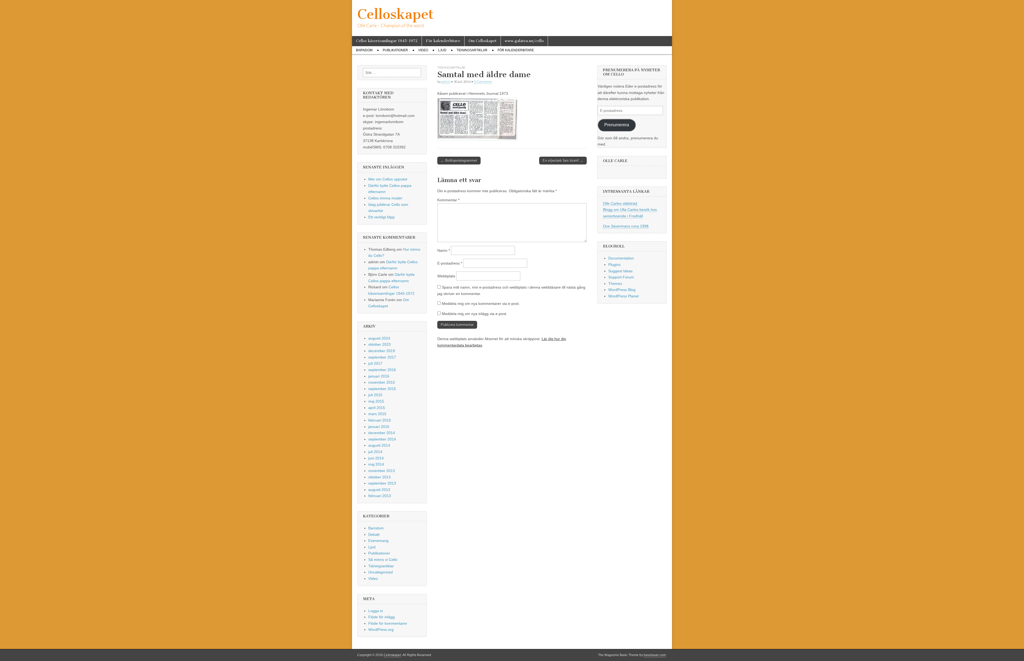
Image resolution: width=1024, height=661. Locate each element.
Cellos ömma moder (385, 198)
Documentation (621, 258)
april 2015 (376, 408)
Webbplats (446, 276)
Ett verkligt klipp (381, 217)
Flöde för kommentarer (387, 623)
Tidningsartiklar (472, 50)
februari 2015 (379, 420)
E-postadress (449, 263)
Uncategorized (380, 572)
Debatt (373, 534)
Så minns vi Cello (382, 559)
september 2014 (382, 439)
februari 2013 (379, 496)
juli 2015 (375, 395)
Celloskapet (395, 14)
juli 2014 (375, 452)
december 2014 (381, 433)
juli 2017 (375, 363)
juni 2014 (376, 458)
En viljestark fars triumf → (563, 161)
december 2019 (381, 351)
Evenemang (378, 540)
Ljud (442, 50)
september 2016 (382, 370)
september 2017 (382, 357)
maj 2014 (376, 464)
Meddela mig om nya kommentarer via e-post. (481, 303)
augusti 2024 (379, 338)
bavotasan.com (655, 655)
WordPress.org (381, 629)
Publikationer (395, 50)
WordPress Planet (623, 296)
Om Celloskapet (483, 41)
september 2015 (382, 389)
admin (445, 82)
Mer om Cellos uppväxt (387, 179)
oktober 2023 (379, 344)
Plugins (614, 264)
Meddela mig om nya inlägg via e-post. (474, 314)
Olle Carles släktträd (620, 203)
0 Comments (483, 82)
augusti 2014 (379, 445)
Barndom (364, 50)
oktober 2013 (379, 477)
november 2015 (381, 382)
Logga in (375, 611)
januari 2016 (378, 376)
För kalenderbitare (443, 41)
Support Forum (621, 277)
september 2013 (382, 483)
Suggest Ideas (620, 271)
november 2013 (381, 471)
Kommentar (448, 200)
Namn (443, 250)
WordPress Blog (621, 290)
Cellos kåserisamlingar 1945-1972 (387, 41)
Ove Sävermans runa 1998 (626, 226)
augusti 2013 (379, 489)
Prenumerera (616, 125)
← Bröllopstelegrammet (459, 161)
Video (423, 50)
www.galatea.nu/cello (524, 41)
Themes (615, 283)
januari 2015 (378, 426)
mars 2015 (377, 414)
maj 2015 (376, 401)
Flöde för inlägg (381, 617)
